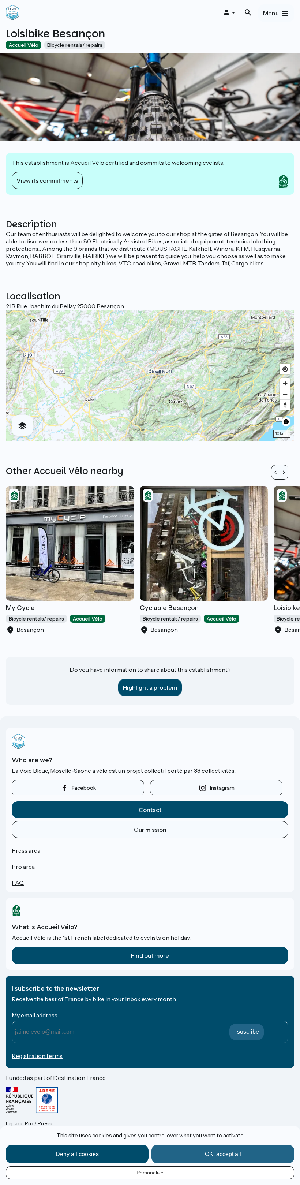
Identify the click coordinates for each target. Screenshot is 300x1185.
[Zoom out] (285, 394)
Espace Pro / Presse (30, 1123)
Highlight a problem (150, 687)
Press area (26, 850)
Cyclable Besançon (169, 608)
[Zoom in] (285, 383)
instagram (222, 788)
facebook (84, 788)
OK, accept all (223, 1154)
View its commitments (47, 180)
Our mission (150, 829)
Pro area (23, 866)
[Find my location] (285, 369)
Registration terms (37, 1055)
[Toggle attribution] (286, 421)
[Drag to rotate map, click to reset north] (285, 404)
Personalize (150, 1172)
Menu (271, 13)
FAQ (18, 882)
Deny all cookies (77, 1154)
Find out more (150, 955)
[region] (150, 375)
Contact (150, 809)
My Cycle (20, 608)
